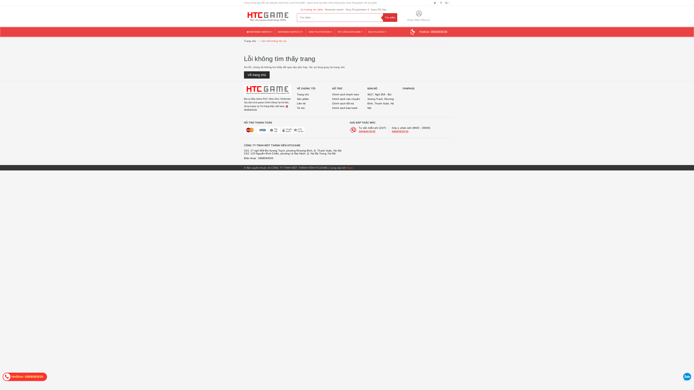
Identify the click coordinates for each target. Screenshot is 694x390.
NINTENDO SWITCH (260, 32)
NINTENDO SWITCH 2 (290, 32)
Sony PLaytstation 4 (357, 9)
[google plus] (447, 3)
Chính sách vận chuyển (346, 99)
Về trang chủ (257, 75)
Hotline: (433, 31)
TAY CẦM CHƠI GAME (349, 32)
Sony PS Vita (378, 9)
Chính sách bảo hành (345, 108)
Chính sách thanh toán (345, 94)
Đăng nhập (413, 20)
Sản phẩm (303, 99)
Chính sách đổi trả (343, 103)
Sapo (350, 167)
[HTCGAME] (268, 16)
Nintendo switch (334, 9)
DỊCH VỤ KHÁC (376, 32)
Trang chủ (303, 94)
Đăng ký (425, 20)
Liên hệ (301, 103)
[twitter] (435, 3)
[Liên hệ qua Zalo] (687, 377)
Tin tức (301, 108)
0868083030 (367, 131)
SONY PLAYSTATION (320, 32)
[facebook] (441, 3)
